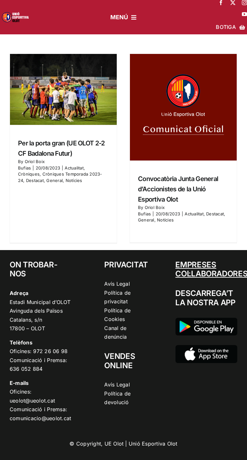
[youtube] (244, 14)
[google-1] (206, 320)
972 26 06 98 (50, 351)
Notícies (74, 180)
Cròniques (29, 174)
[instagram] (244, 2)
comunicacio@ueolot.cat (40, 418)
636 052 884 (26, 369)
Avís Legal (117, 284)
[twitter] (232, 2)
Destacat (35, 180)
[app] (206, 347)
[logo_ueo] (16, 11)
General (54, 180)
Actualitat (74, 167)
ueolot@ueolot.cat (32, 400)
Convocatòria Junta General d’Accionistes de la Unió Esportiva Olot (178, 189)
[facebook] (221, 2)
